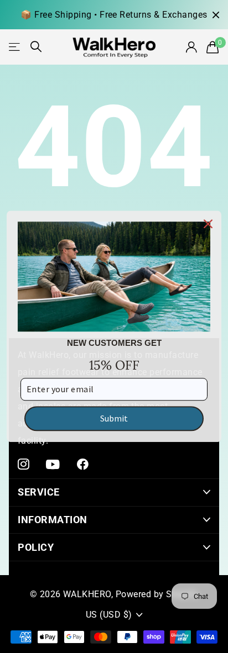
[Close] (208, 223)
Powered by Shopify (157, 594)
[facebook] (83, 464)
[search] (36, 46)
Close (216, 14)
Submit (114, 418)
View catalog (15, 47)
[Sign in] (191, 47)
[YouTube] (53, 464)
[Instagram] (23, 464)
